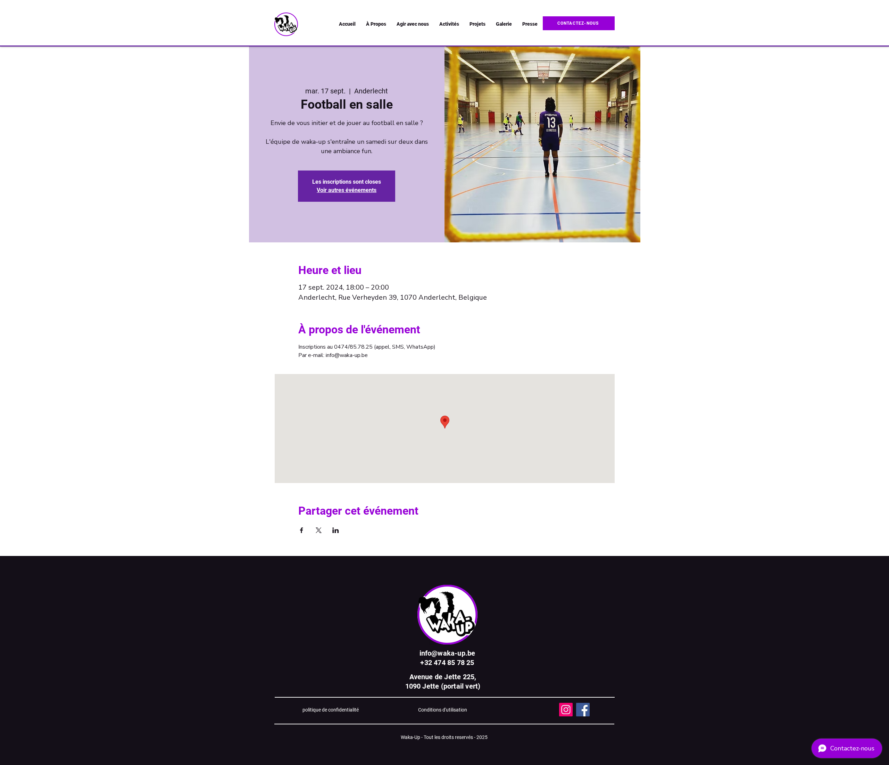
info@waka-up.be (447, 653)
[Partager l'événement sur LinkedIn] (335, 530)
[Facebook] (583, 709)
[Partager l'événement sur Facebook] (301, 530)
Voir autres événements (346, 190)
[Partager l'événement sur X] (318, 530)
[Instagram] (566, 709)
